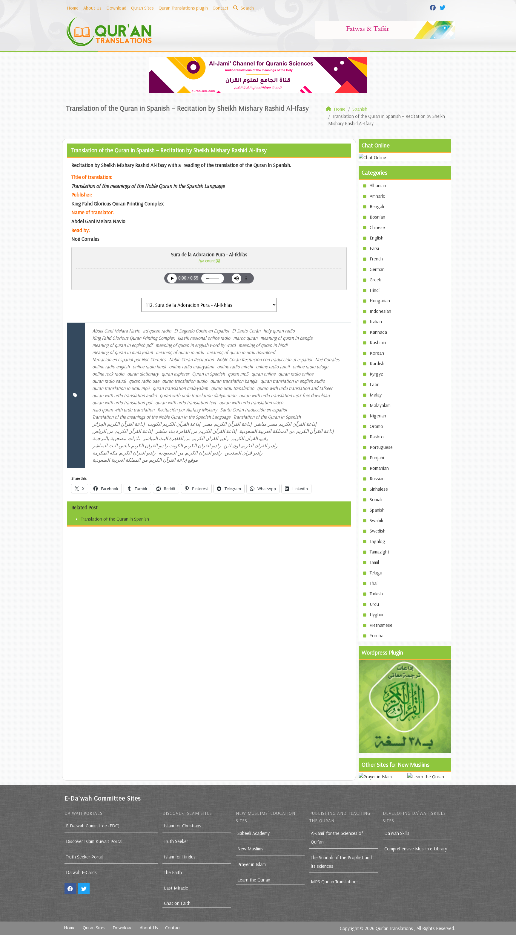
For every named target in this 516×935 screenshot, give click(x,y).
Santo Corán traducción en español (253, 410)
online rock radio (108, 374)
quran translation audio (184, 381)
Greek (375, 280)
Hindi (375, 290)
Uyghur (377, 614)
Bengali (377, 206)
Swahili (376, 520)
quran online (263, 374)
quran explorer (175, 374)
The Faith (173, 872)
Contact (220, 8)
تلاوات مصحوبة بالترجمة (116, 438)
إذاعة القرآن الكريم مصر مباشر (285, 424)
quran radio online (295, 374)
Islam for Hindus (180, 857)
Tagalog (377, 541)
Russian (377, 478)
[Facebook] (433, 7)
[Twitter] (443, 7)
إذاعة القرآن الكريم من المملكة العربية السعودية (286, 431)
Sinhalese (379, 489)
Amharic (377, 196)
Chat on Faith (177, 903)
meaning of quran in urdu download (241, 352)
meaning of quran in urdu (180, 352)
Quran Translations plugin (183, 8)
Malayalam (380, 405)
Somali (376, 499)
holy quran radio (279, 331)
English (376, 238)
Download (116, 8)
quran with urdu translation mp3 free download (284, 395)
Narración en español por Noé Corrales (129, 359)
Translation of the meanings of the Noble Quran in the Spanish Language (161, 417)
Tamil (374, 562)
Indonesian (380, 311)
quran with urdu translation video (251, 402)
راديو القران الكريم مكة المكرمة (124, 453)
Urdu (374, 604)
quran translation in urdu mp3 (121, 388)
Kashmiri (378, 342)
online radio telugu (310, 367)
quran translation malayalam (180, 388)
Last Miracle (176, 888)
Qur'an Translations (394, 928)
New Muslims (250, 849)
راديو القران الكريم (249, 438)
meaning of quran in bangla (286, 338)
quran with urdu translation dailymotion (198, 395)
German (377, 269)
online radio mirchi (235, 367)
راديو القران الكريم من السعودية (190, 453)
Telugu (376, 573)
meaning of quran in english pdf (122, 345)
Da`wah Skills (396, 833)
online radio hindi (149, 367)
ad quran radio (157, 331)
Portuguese (381, 447)
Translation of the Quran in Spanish (267, 417)
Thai (373, 583)
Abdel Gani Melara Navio (116, 331)
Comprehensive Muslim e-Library (415, 849)
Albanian (378, 185)
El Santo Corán (246, 331)
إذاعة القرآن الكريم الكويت (174, 424)
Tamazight (379, 552)
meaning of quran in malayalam (122, 352)
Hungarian (380, 300)
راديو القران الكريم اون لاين (250, 446)
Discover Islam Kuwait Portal (94, 841)
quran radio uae (144, 381)
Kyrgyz (376, 374)
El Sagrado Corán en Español (201, 331)
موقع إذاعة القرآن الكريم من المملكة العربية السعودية (145, 460)
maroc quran (245, 338)
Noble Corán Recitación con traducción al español (264, 359)
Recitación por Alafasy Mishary (187, 410)
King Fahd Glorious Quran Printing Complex (133, 338)
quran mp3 (238, 374)
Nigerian (378, 416)
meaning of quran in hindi (263, 345)
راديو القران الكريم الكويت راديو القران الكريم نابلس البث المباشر (156, 446)
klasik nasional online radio (204, 338)
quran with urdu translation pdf (122, 402)
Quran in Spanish (208, 374)
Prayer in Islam (251, 864)
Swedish (378, 531)
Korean (377, 353)
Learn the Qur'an (253, 880)
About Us (92, 8)
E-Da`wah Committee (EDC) (92, 826)
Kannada (378, 332)
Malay (376, 395)
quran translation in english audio (292, 381)
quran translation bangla (233, 381)
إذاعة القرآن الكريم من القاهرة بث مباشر (195, 431)
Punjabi (377, 457)
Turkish (376, 594)
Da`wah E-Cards (81, 872)
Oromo (376, 426)
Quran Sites (142, 8)
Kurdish (377, 363)
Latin (375, 384)
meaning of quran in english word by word (196, 345)
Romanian (379, 468)
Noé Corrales (327, 359)
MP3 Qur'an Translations (335, 881)
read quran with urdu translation (123, 410)
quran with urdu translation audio (124, 395)
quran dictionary (143, 374)
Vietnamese (381, 625)
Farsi (374, 248)
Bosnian (377, 217)
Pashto (377, 437)
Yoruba (376, 635)
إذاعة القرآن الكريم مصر (227, 424)
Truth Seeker (176, 841)
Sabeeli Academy (253, 833)
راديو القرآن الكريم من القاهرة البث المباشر (185, 438)
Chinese (377, 227)
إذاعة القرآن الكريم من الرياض (122, 431)
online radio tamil (273, 367)
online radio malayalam (191, 367)
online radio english (111, 367)
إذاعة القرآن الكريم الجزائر (118, 424)
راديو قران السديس (243, 453)
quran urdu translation (232, 388)
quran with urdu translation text (185, 402)
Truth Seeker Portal (84, 857)
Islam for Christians (182, 826)
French (376, 259)
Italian (376, 321)
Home (73, 8)
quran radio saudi (109, 381)
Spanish (377, 510)
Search (246, 8)
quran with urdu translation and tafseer (294, 388)
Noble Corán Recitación (191, 359)
